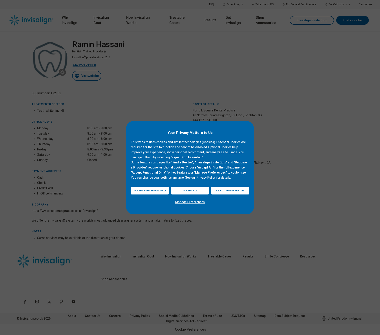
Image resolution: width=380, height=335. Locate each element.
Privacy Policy (206, 177)
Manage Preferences (190, 202)
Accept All (190, 190)
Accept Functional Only (150, 190)
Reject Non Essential (230, 190)
